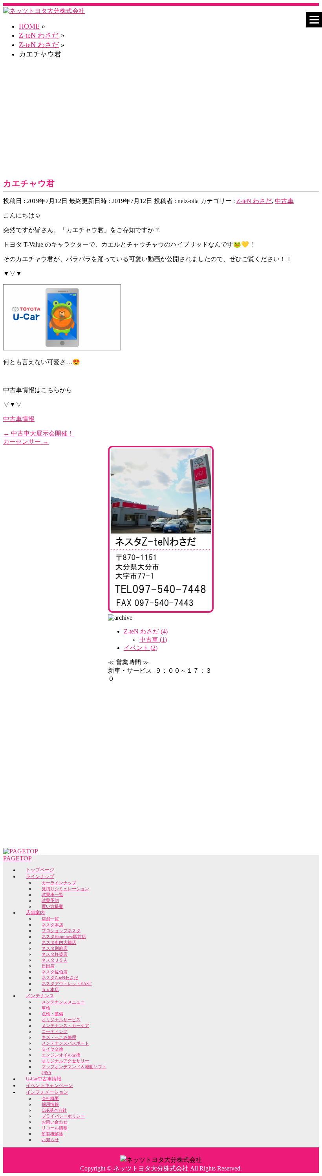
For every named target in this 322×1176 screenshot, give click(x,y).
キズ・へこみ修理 (59, 1037)
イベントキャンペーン (49, 1085)
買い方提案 (52, 906)
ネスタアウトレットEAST (66, 983)
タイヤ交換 (52, 1049)
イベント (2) (140, 647)
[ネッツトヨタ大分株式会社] (44, 10)
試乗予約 (50, 900)
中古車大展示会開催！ (38, 433)
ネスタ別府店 (55, 948)
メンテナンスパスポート (65, 1043)
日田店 (48, 966)
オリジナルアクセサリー (65, 1060)
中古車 (284, 201)
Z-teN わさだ (254, 201)
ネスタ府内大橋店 (59, 942)
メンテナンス (40, 995)
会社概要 (50, 1098)
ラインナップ (40, 876)
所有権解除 (52, 1133)
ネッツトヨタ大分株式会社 (150, 1168)
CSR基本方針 (54, 1110)
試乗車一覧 (52, 894)
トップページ (40, 870)
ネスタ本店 (52, 924)
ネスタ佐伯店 (55, 971)
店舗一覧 (50, 918)
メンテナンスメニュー (63, 1002)
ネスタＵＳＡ (55, 960)
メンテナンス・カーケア (65, 1025)
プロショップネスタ (61, 930)
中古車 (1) (153, 639)
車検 (46, 1007)
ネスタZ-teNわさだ (60, 977)
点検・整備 (52, 1013)
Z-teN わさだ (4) (146, 631)
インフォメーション (47, 1092)
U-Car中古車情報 (43, 1079)
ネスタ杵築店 (55, 954)
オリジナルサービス (61, 1019)
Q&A (46, 1072)
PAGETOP (17, 858)
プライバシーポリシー (63, 1116)
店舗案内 (35, 912)
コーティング (55, 1031)
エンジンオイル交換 (61, 1055)
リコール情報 (55, 1127)
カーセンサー (26, 441)
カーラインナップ (59, 882)
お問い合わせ (55, 1122)
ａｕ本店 (50, 989)
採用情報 (50, 1104)
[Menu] (314, 19)
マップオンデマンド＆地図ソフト (74, 1066)
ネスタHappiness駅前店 (64, 936)
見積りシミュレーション (65, 888)
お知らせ (50, 1139)
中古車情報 (19, 419)
